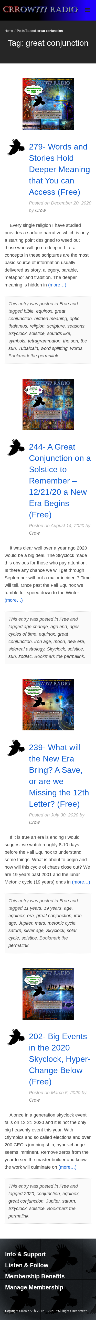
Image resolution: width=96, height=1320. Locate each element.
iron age (42, 641)
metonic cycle (62, 923)
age (68, 908)
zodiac (25, 656)
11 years (32, 908)
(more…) (57, 284)
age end (58, 626)
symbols (16, 340)
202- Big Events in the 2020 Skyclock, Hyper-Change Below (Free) (60, 1059)
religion (37, 326)
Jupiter (25, 923)
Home (9, 31)
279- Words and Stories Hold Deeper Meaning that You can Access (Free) (59, 169)
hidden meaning (50, 318)
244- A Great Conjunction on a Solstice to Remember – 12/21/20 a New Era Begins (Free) (60, 480)
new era (76, 641)
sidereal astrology (26, 649)
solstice (37, 333)
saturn (14, 930)
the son (70, 340)
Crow (40, 210)
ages (75, 626)
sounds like (58, 333)
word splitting (54, 348)
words (76, 348)
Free (64, 303)
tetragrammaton (44, 340)
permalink (48, 355)
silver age (34, 930)
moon (59, 641)
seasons (75, 326)
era (30, 915)
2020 (29, 1193)
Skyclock (17, 333)
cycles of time (22, 634)
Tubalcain (28, 348)
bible (29, 311)
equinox (44, 311)
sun (12, 656)
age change (36, 626)
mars (40, 923)
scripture (56, 326)
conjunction (48, 1193)
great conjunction (53, 915)
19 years (52, 908)
